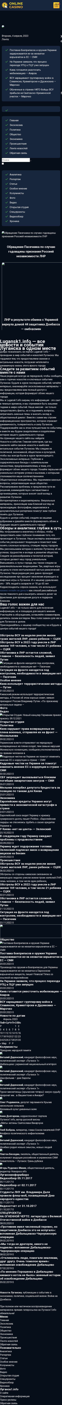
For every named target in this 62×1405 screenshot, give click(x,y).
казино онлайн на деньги (14, 590)
